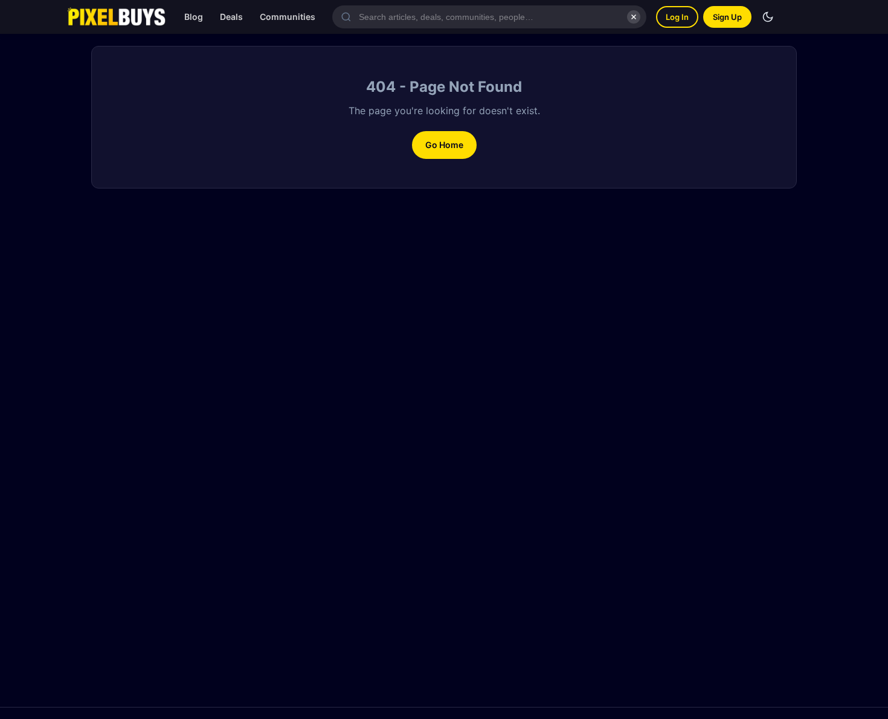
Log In (677, 17)
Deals (231, 16)
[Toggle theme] (767, 16)
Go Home (444, 145)
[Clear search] (633, 17)
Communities (287, 16)
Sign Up (727, 17)
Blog (193, 16)
